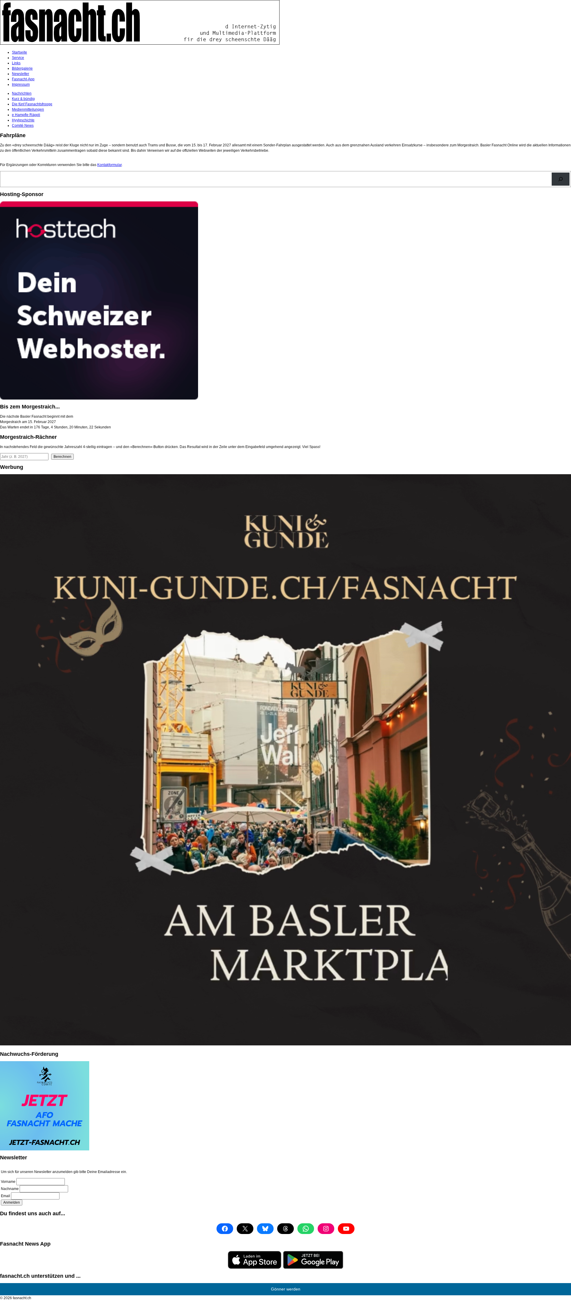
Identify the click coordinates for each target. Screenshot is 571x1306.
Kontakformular (109, 165)
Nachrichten (22, 93)
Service (18, 58)
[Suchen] (561, 179)
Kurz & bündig (23, 99)
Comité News (23, 125)
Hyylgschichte (23, 120)
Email (5, 1196)
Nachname (10, 1189)
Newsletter (20, 74)
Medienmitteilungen (28, 109)
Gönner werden (285, 1289)
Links (16, 63)
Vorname (8, 1182)
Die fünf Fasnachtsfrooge (32, 104)
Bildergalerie (22, 68)
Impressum (21, 84)
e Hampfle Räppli (26, 115)
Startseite (19, 52)
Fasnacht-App (23, 79)
